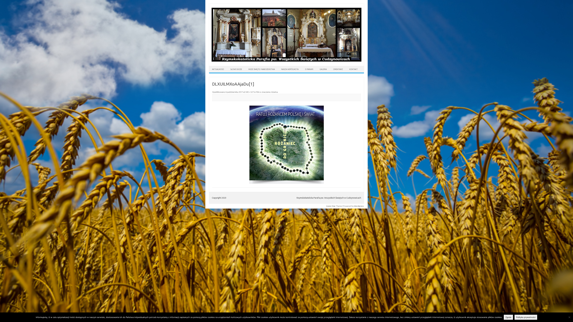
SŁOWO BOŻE (236, 69)
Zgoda (508, 317)
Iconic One (330, 206)
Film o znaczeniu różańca (267, 92)
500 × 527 (249, 92)
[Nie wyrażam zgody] (569, 317)
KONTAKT (353, 69)
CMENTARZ (338, 69)
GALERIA (323, 69)
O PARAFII (309, 69)
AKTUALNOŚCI (218, 69)
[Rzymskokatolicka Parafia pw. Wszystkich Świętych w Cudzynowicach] (286, 61)
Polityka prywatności (526, 317)
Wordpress (359, 206)
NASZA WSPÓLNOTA (290, 69)
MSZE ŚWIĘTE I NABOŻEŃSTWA (261, 69)
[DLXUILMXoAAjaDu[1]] (286, 144)
